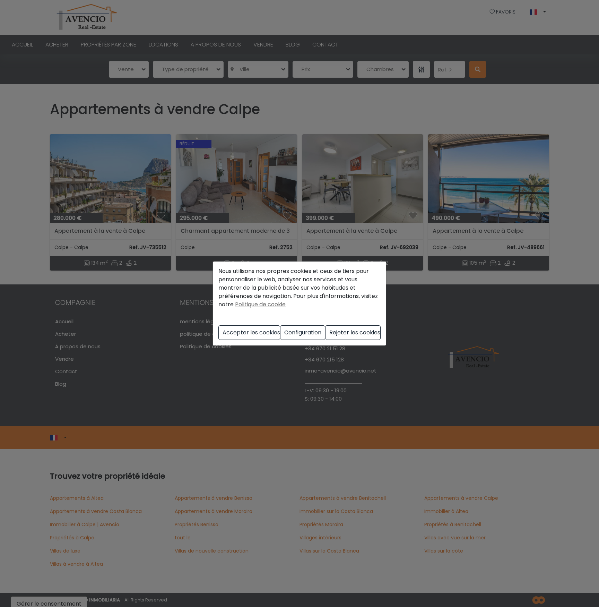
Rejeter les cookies (354, 332)
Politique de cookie (260, 304)
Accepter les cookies (251, 332)
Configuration (302, 332)
